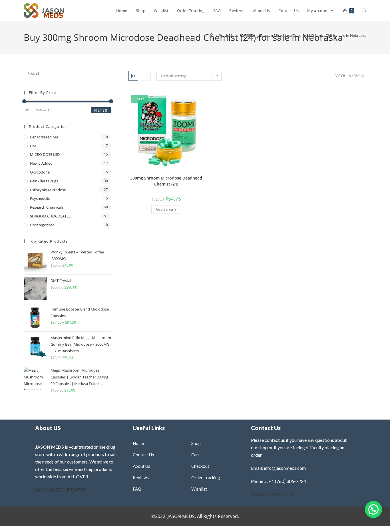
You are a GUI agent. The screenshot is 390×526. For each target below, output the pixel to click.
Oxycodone (40, 172)
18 (349, 75)
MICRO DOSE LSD (45, 154)
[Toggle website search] (364, 10)
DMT (34, 145)
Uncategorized (42, 224)
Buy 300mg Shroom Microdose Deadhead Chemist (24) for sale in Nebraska (303, 35)
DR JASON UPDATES (272, 494)
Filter (100, 110)
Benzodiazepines (44, 137)
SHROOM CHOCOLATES (50, 216)
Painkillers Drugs (44, 181)
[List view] (146, 76)
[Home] (211, 35)
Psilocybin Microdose (48, 189)
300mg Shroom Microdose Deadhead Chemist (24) (166, 181)
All (363, 75)
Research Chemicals (46, 207)
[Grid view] (133, 76)
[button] (186, 98)
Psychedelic (40, 198)
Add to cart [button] (166, 209)
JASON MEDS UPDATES (60, 489)
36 (356, 75)
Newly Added (41, 163)
